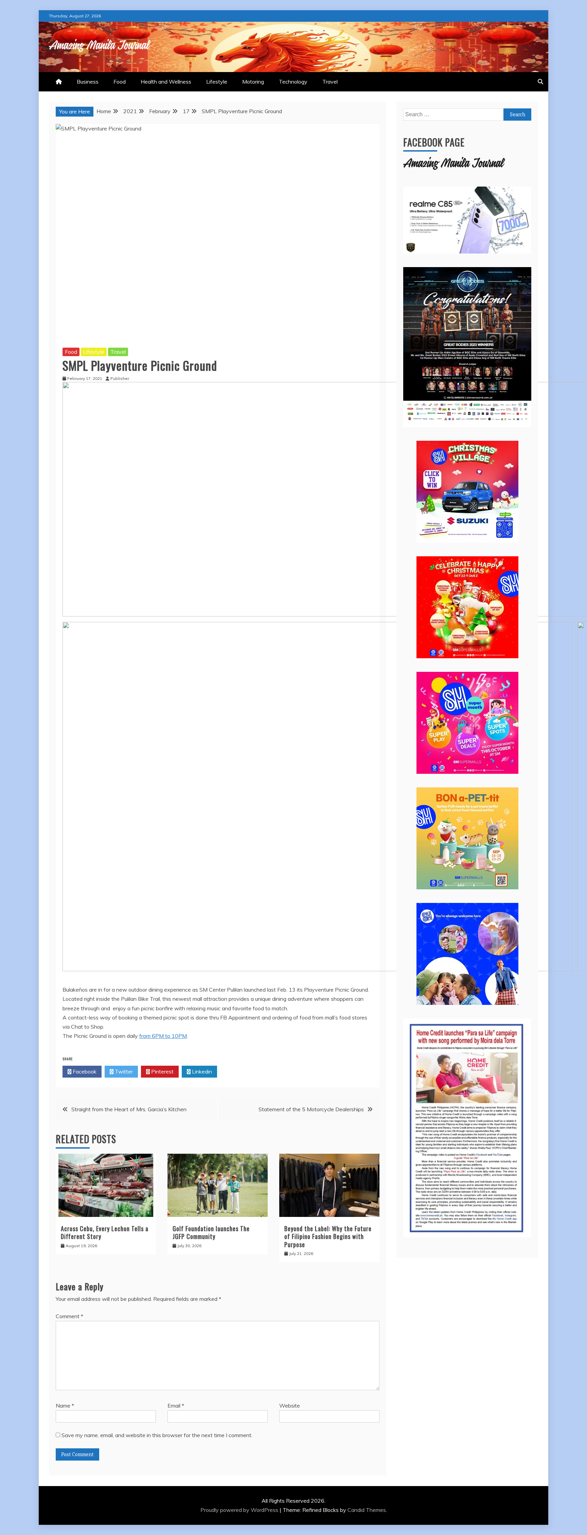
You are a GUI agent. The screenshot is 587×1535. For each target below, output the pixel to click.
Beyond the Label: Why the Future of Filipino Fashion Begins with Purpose (328, 1236)
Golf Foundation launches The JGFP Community (211, 1232)
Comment (69, 1316)
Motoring (253, 81)
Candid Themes (367, 1509)
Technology (293, 81)
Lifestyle (216, 81)
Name (65, 1405)
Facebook (83, 1071)
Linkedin (201, 1071)
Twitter (123, 1071)
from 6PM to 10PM (163, 1035)
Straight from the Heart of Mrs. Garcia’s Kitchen (128, 1109)
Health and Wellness (166, 81)
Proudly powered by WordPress (240, 1509)
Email (175, 1405)
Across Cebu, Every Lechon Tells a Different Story (104, 1232)
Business (88, 81)
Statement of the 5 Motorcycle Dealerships (311, 1109)
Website (289, 1405)
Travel (330, 81)
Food (119, 81)
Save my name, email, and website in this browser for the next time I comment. (156, 1435)
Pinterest (162, 1071)
